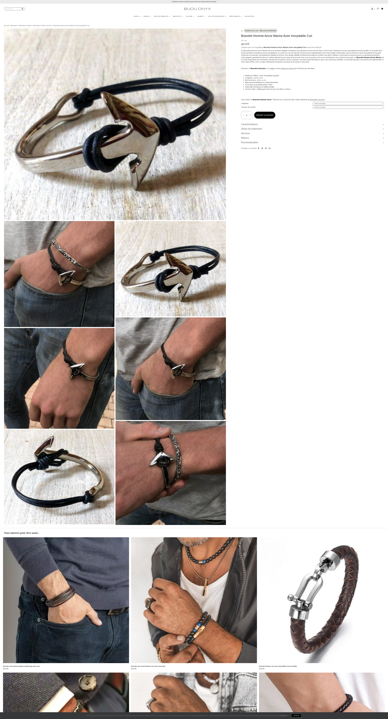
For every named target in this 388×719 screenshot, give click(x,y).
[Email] (269, 148)
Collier (271, 68)
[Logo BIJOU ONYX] (197, 7)
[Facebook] (258, 148)
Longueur (245, 103)
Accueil (6, 25)
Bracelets (14, 25)
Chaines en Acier (286, 68)
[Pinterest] (266, 148)
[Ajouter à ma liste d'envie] (242, 31)
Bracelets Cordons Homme (42, 25)
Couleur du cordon (248, 107)
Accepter (296, 715)
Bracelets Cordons (25, 25)
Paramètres (283, 715)
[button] (312, 124)
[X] (262, 148)
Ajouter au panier (264, 115)
